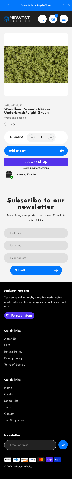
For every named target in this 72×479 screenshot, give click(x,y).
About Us (10, 339)
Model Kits (11, 401)
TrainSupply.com (14, 420)
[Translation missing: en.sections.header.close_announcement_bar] (69, 5)
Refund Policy (13, 351)
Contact (9, 413)
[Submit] (63, 444)
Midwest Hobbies (23, 466)
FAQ (7, 345)
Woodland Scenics (15, 117)
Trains (7, 407)
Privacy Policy (13, 358)
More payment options (36, 168)
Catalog (9, 394)
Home (8, 388)
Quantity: (16, 137)
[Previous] (9, 5)
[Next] (63, 5)
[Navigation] (64, 19)
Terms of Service (14, 364)
